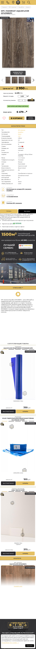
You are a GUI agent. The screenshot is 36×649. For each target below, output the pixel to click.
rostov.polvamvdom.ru (18, 2)
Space (28, 7)
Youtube (25, 624)
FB (15, 624)
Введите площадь (8, 96)
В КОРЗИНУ (17, 118)
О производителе (12, 196)
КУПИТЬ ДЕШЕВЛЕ (30, 118)
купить (25, 411)
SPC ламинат (13, 7)
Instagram (20, 624)
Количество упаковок (9, 100)
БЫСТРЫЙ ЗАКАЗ (8, 411)
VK (10, 624)
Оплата (8, 211)
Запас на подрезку (31, 100)
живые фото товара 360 (18, 73)
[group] (18, 42)
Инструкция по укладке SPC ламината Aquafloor (18, 189)
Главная (4, 7)
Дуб (19, 136)
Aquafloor (21, 7)
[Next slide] (33, 80)
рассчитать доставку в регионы (18, 106)
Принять (30, 646)
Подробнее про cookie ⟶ (10, 643)
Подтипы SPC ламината (14, 203)
